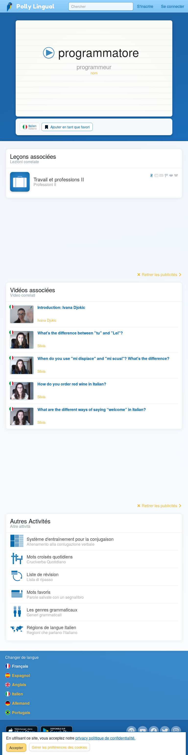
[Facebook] (154, 731)
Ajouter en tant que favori (69, 126)
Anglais (18, 684)
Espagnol (20, 675)
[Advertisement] (94, 236)
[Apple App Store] (22, 731)
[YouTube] (143, 731)
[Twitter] (165, 731)
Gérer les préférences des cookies (59, 747)
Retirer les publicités (159, 274)
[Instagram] (176, 731)
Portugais (20, 712)
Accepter (16, 747)
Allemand (20, 703)
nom (94, 72)
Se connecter (172, 6)
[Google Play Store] (56, 731)
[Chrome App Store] (131, 731)
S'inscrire (145, 6)
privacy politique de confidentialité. (105, 738)
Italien (17, 694)
